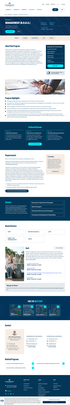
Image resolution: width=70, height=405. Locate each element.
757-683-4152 (11, 343)
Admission (16, 9)
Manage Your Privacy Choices (54, 399)
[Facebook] (5, 394)
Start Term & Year (51, 51)
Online (43, 29)
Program (49, 60)
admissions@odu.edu (32, 343)
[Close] (68, 400)
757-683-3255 (31, 341)
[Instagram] (8, 394)
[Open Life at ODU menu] (35, 9)
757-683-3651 (51, 341)
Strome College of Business (11, 26)
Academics (8, 9)
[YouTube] (10, 394)
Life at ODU (31, 9)
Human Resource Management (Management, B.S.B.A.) (48, 363)
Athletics (39, 9)
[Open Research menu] (27, 9)
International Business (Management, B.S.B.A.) (16, 367)
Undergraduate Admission (11, 164)
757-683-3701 (51, 339)
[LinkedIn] (13, 394)
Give (43, 4)
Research (24, 9)
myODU (63, 4)
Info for (53, 4)
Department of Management (11, 27)
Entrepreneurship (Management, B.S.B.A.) (15, 363)
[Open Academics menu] (11, 9)
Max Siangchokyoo (15, 337)
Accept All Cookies (54, 402)
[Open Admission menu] (19, 9)
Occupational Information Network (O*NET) (15, 208)
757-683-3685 (31, 339)
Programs (15, 14)
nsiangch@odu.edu (12, 345)
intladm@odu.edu (52, 343)
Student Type (50, 55)
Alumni (47, 4)
